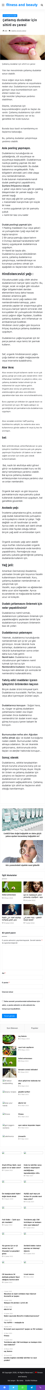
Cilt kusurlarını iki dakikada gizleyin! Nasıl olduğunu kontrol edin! (11, 1277)
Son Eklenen (12, 1028)
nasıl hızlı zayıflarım (26, 1047)
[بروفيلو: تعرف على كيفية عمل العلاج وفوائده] (12, 909)
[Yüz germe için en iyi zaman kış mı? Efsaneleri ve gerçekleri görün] (11, 1237)
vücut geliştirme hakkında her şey (29, 1082)
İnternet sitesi (7, 992)
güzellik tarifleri (24, 1092)
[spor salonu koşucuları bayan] (9, 1128)
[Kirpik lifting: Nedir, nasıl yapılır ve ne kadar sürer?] (11, 1157)
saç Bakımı (22, 1036)
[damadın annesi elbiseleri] (9, 1073)
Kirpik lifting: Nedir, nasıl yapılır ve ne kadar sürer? (11, 1166)
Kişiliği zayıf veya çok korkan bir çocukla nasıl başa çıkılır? (33, 1196)
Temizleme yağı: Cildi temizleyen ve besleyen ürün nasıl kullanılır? (32, 1222)
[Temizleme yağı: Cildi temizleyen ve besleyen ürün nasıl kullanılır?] (33, 1211)
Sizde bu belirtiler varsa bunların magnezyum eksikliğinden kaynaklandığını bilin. (33, 1169)
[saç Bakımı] (9, 1039)
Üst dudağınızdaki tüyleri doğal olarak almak (11, 1195)
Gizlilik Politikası (31, 1380)
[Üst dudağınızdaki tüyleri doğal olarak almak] (11, 1185)
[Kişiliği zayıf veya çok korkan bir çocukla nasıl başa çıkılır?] (33, 1185)
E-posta (6, 983)
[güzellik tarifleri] (9, 1095)
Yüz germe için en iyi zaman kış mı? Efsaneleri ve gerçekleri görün (11, 1249)
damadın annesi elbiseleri (28, 1069)
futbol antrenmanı (9, 894)
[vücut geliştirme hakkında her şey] (9, 1084)
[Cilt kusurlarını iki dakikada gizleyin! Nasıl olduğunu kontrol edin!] (11, 1266)
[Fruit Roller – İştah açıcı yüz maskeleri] (11, 1211)
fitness (21, 1114)
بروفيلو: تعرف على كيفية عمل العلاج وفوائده (11, 918)
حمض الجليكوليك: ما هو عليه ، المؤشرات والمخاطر (33, 896)
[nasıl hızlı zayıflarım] (9, 1050)
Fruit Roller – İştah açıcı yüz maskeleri (11, 1221)
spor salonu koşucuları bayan (29, 1125)
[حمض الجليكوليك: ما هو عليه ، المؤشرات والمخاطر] (33, 886)
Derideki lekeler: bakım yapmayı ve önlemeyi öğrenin (32, 1248)
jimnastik (22, 1136)
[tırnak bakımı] (33, 1266)
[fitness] (9, 1117)
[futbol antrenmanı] (12, 886)
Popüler (34, 1028)
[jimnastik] (9, 1139)
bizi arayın (12, 1380)
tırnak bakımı (29, 1274)
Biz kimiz (20, 1380)
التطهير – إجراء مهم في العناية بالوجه (33, 918)
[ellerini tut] (9, 1106)
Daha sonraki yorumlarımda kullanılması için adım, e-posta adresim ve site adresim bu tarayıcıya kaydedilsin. (21, 1005)
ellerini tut (22, 1103)
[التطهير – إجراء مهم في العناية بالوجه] (33, 909)
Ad (4, 973)
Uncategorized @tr (9, 16)
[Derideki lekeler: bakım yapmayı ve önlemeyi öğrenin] (33, 1237)
